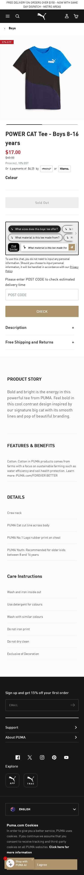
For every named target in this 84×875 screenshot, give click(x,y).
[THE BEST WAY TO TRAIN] (31, 780)
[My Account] (66, 16)
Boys (12, 28)
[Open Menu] (8, 16)
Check (42, 311)
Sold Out (42, 203)
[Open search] (17, 16)
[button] (8, 16)
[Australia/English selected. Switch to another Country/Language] (42, 809)
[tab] (24, 124)
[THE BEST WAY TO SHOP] (12, 780)
